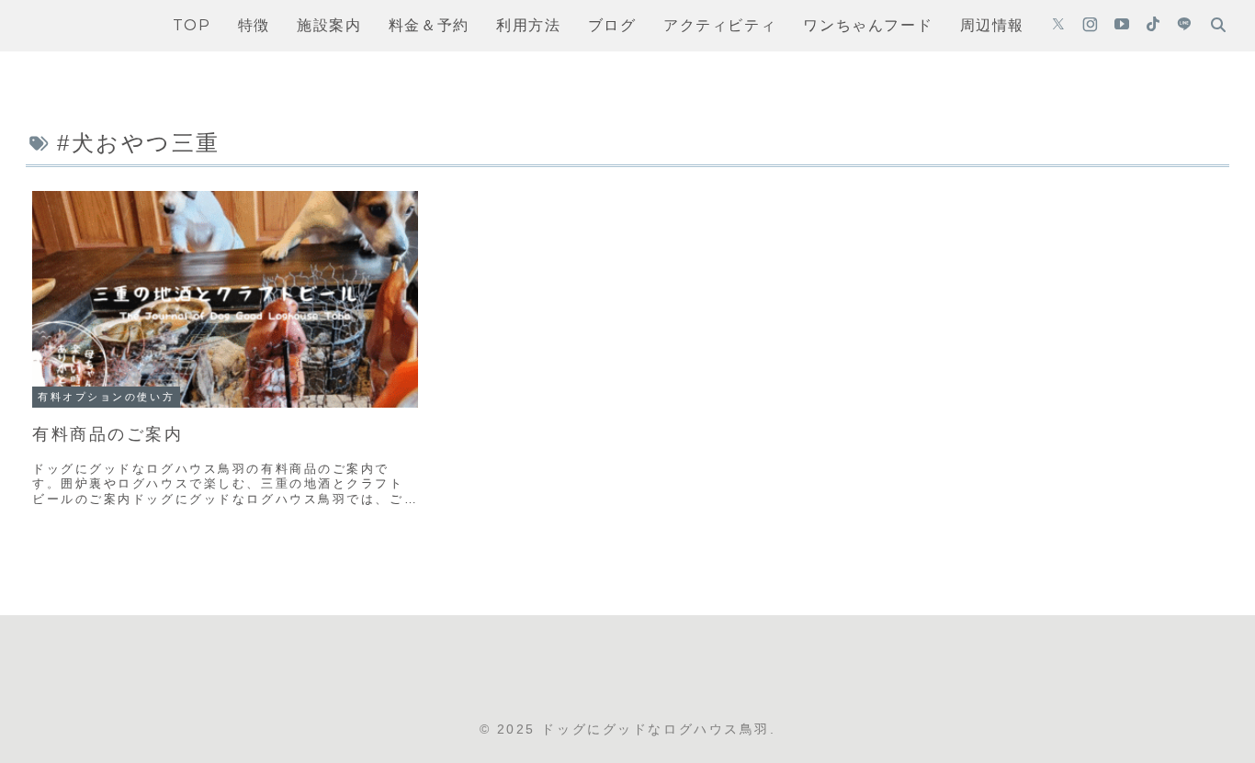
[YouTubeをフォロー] (1121, 25)
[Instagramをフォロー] (1090, 25)
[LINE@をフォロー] (1184, 25)
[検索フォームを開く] (1218, 24)
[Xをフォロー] (1058, 25)
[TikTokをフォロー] (1153, 25)
